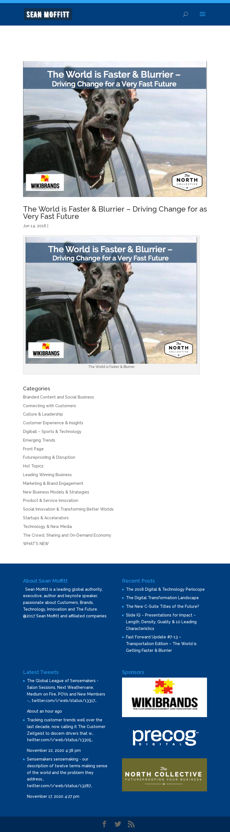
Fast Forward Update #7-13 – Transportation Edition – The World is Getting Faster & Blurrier (161, 644)
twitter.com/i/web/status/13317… (64, 700)
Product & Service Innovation (50, 500)
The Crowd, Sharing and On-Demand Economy (67, 535)
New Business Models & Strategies (56, 492)
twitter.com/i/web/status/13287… (60, 786)
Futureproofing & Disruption (49, 457)
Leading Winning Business (47, 474)
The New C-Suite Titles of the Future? (162, 606)
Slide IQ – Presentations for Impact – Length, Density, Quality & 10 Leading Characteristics (161, 622)
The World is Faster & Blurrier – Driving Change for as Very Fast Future (115, 213)
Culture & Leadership (43, 414)
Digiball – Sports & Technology (52, 431)
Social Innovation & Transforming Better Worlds (68, 509)
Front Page (33, 449)
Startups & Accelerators (46, 518)
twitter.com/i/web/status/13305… (60, 740)
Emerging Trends (39, 440)
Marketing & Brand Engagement (53, 483)
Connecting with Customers (49, 406)
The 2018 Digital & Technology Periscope (165, 589)
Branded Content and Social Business (58, 397)
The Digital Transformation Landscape (162, 597)
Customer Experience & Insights (53, 423)
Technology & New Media (47, 526)
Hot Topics (33, 466)
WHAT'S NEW (36, 543)
